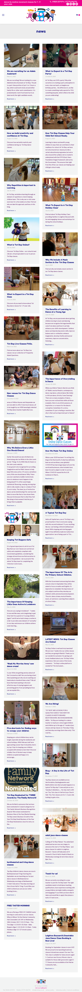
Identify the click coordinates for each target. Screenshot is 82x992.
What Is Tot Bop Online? (18, 245)
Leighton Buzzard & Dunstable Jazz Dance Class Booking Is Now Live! (59, 938)
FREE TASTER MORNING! (18, 905)
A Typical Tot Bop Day (55, 513)
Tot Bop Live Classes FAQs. (19, 344)
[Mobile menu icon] (3, 15)
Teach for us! (51, 874)
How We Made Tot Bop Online (59, 451)
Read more (10, 99)
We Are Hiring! (52, 704)
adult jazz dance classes (56, 835)
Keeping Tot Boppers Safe (19, 540)
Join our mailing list (41, 988)
